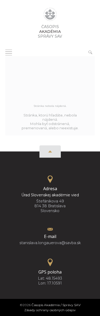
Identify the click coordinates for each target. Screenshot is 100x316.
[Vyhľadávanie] (90, 52)
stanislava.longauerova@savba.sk (50, 242)
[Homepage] (50, 15)
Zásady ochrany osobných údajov (50, 310)
